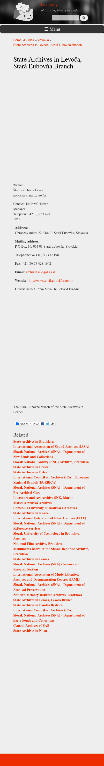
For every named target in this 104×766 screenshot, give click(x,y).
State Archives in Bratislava (33, 441)
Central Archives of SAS (31, 625)
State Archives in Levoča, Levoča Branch (43, 599)
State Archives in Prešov (31, 466)
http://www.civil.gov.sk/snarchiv (51, 280)
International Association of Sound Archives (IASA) (51, 446)
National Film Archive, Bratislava (38, 543)
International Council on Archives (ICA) (43, 610)
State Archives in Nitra (30, 630)
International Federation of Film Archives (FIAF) (49, 518)
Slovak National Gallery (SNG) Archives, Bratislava (51, 461)
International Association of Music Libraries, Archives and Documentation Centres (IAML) (46, 577)
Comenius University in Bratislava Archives (45, 507)
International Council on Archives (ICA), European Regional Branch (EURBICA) (51, 480)
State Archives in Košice (31, 512)
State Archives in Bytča (30, 472)
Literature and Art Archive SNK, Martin (43, 497)
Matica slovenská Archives (32, 502)
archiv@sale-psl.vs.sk (41, 272)
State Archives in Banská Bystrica (38, 604)
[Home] (29, 11)
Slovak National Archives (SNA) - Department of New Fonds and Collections (49, 454)
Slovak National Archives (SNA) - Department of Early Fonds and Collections (49, 618)
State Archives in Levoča (31, 558)
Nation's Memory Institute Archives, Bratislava (47, 594)
